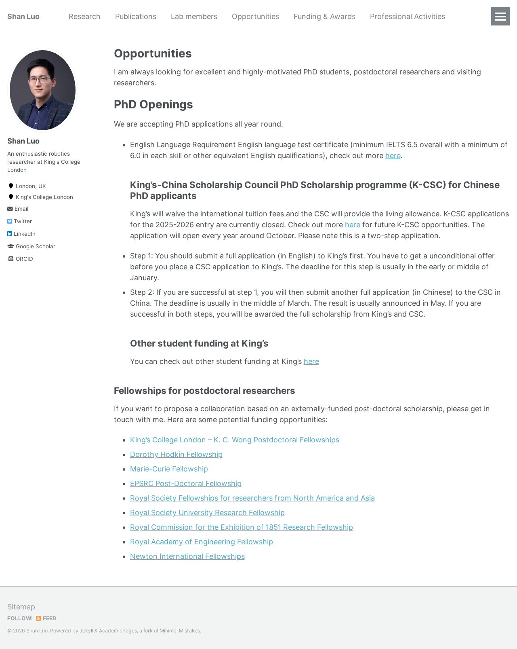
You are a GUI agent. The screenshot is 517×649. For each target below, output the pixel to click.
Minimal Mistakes (180, 631)
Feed (49, 618)
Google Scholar (34, 246)
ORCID (23, 259)
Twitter (22, 221)
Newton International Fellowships (187, 556)
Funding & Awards (324, 16)
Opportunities (255, 16)
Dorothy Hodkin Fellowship (176, 454)
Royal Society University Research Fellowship (207, 512)
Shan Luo (23, 16)
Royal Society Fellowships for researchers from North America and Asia (252, 498)
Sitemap (21, 606)
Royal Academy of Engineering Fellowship (201, 541)
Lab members (194, 16)
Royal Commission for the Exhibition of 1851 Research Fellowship (241, 527)
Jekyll (86, 631)
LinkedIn (24, 234)
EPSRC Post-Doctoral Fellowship (186, 483)
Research (85, 16)
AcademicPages (118, 631)
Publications (135, 16)
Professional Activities (407, 16)
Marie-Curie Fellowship (169, 469)
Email (20, 209)
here (393, 155)
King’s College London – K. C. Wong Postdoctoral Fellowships (234, 439)
